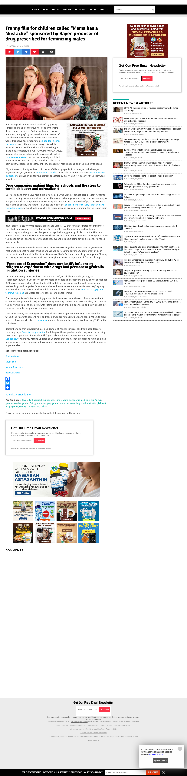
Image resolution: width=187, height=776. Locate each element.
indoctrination (90, 403)
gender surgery (43, 403)
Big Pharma (34, 400)
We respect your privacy (79, 722)
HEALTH (55, 10)
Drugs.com (10, 361)
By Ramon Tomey (139, 286)
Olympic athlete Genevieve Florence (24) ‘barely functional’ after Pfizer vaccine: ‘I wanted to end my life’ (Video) (152, 237)
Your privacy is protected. (19, 448)
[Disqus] (56, 588)
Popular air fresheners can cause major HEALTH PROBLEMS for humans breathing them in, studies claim (151, 261)
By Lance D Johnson (140, 210)
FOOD (45, 10)
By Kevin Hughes (138, 134)
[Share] (56, 387)
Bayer (24, 400)
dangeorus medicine (79, 400)
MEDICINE (67, 10)
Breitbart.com (12, 356)
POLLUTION (80, 10)
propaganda (11, 406)
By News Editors (138, 242)
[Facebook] (56, 379)
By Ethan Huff (137, 145)
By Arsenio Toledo (139, 221)
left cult (102, 403)
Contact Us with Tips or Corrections (93, 733)
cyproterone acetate (15, 157)
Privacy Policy (93, 740)
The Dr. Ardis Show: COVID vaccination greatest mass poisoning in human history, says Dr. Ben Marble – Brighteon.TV (152, 130)
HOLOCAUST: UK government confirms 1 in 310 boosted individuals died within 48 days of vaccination (148, 292)
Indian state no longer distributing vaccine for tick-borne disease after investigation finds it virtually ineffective (152, 216)
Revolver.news (12, 372)
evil (99, 400)
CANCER (92, 10)
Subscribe (153, 772)
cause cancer (40, 320)
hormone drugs (74, 403)
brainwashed (47, 400)
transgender (33, 406)
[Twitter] (56, 383)
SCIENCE (35, 10)
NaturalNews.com (14, 367)
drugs (94, 400)
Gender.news (12, 339)
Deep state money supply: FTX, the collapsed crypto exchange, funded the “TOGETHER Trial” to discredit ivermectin (151, 140)
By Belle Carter (138, 124)
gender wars (58, 403)
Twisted (44, 406)
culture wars (61, 400)
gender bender (13, 403)
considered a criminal (47, 172)
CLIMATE (103, 10)
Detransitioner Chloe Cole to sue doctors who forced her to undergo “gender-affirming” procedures (150, 185)
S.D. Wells (24, 46)
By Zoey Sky (137, 113)
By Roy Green (138, 179)
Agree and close (160, 760)
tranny (22, 406)
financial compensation (33, 332)
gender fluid (28, 403)
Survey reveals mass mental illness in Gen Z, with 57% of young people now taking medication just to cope (152, 206)
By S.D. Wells (137, 171)
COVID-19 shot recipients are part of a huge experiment (148, 176)
